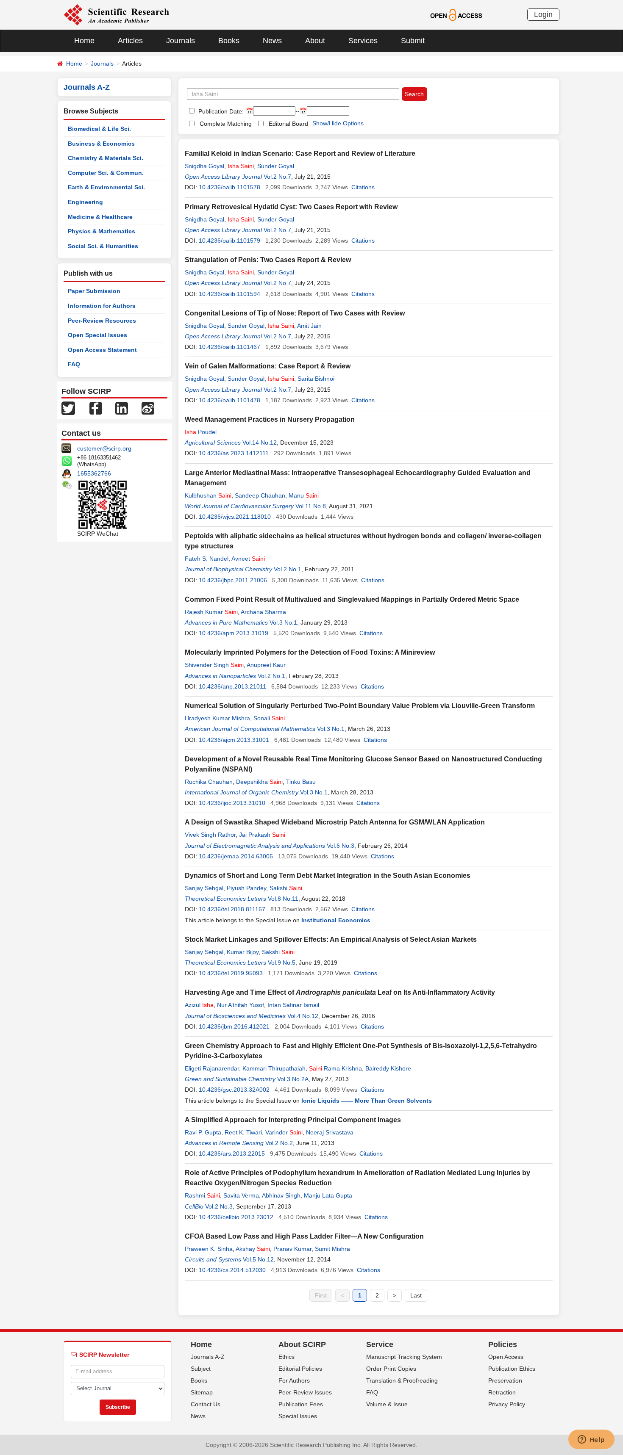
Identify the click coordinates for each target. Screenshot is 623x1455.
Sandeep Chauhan (260, 495)
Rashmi (202, 1195)
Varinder (284, 1132)
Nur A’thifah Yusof (240, 1004)
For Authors (294, 1380)
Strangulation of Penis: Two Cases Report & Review (268, 259)
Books (228, 40)
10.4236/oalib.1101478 (229, 400)
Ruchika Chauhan (209, 781)
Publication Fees (300, 1404)
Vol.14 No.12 (259, 442)
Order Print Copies (391, 1368)
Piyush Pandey (246, 888)
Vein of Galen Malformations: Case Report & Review (267, 366)
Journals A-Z (208, 1356)
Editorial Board (288, 123)
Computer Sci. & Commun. (106, 172)
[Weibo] (148, 407)
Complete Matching (226, 123)
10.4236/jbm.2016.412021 (234, 1026)
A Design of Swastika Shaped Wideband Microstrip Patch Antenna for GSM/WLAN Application (335, 822)
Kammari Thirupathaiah (274, 1068)
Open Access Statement (102, 349)
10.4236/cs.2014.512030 (232, 1270)
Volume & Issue (387, 1404)
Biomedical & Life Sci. (99, 128)
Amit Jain (309, 325)
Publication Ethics (511, 1368)
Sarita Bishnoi (316, 378)
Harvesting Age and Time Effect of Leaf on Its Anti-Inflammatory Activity (340, 992)
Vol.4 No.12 (302, 1015)
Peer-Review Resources (102, 320)
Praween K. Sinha (209, 1248)
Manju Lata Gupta (328, 1195)
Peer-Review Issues (305, 1392)
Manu (304, 495)
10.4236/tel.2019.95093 (231, 973)
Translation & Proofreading (402, 1380)
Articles (130, 40)
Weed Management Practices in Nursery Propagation (270, 419)
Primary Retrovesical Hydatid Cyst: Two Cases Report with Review (291, 206)
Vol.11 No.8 (310, 506)
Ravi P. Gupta (203, 1132)
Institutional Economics (335, 920)
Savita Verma (241, 1195)
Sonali (269, 718)
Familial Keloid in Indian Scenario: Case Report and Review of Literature (300, 153)
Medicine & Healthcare (100, 216)
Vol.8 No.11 (283, 898)
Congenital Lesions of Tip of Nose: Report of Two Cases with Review (295, 313)
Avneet (248, 558)
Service (379, 1344)
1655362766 (94, 473)
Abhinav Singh (281, 1195)
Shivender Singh (214, 664)
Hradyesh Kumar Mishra (217, 718)
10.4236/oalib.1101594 (229, 293)
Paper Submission (94, 291)
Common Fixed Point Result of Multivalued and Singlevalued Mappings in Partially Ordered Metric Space (352, 599)
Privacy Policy (506, 1404)
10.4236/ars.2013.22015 (232, 1153)
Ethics (286, 1356)
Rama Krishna (335, 1068)
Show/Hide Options (338, 123)
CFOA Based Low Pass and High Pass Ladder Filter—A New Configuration (304, 1236)
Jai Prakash (262, 834)
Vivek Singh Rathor (210, 834)
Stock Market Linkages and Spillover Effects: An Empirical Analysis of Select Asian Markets (331, 939)
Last (416, 1295)
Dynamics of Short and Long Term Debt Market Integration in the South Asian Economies (327, 875)
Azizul (199, 1004)
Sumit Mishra (332, 1248)
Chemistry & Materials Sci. (105, 158)
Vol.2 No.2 (279, 1143)
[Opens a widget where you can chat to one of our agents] (591, 1440)
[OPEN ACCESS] (456, 14)
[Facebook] (95, 407)
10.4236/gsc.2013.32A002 (234, 1089)
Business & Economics (101, 143)
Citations (363, 187)
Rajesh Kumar (211, 612)
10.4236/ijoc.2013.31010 (232, 802)
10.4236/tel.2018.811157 (232, 909)
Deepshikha (259, 781)
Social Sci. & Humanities (103, 246)
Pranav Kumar (292, 1248)
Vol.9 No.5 (281, 962)
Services (363, 40)
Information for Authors (102, 305)
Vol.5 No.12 (258, 1259)
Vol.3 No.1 (283, 622)
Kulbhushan (208, 495)
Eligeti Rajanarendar (212, 1068)
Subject (201, 1368)
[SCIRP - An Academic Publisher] (116, 14)
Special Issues (297, 1416)
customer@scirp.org (104, 448)
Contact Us (205, 1404)
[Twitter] (68, 407)
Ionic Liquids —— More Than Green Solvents (366, 1100)
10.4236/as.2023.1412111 (234, 453)
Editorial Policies (300, 1368)
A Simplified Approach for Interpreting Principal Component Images (293, 1119)
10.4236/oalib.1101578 (229, 187)
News (272, 40)
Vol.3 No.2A (293, 1079)
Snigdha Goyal (204, 166)
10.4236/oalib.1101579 (229, 240)
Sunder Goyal (275, 166)
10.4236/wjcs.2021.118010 (235, 516)
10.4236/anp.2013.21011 (232, 686)
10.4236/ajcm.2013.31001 (234, 739)
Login (543, 14)
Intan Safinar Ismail (293, 1004)
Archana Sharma (263, 612)
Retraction (502, 1392)
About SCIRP (302, 1344)
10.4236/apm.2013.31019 (233, 633)
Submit (413, 40)
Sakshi (286, 888)
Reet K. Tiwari (243, 1132)
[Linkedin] (121, 407)
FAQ (74, 364)
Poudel (201, 432)
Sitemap (202, 1392)
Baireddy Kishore (388, 1068)
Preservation (505, 1380)
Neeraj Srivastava (329, 1132)
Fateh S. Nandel (206, 558)
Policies (502, 1344)
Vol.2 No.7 (277, 176)
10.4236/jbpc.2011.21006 (233, 580)
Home (84, 40)
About (315, 40)
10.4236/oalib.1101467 (229, 346)
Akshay (253, 1248)
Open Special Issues (97, 335)
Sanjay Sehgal (204, 888)
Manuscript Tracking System (404, 1356)
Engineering (85, 202)
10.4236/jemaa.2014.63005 (236, 856)
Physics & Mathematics (101, 231)
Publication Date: (220, 111)
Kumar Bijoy (243, 952)
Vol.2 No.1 (287, 569)
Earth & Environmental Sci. (106, 187)
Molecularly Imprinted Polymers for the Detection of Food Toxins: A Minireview (310, 652)
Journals (180, 40)
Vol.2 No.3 (219, 1206)
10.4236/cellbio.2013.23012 (236, 1217)
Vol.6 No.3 (340, 845)
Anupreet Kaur (266, 664)
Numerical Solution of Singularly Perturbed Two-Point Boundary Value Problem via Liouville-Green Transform (360, 705)
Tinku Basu (301, 781)
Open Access (505, 1356)
